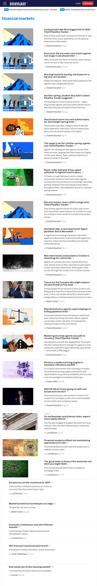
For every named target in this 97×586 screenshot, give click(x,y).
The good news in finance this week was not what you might (68, 462)
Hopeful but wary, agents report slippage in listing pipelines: (67, 310)
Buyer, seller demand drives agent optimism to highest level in (62, 171)
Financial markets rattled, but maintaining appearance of (67, 441)
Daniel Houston (54, 45)
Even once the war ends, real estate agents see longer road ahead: (67, 54)
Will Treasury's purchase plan (28, 546)
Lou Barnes (52, 432)
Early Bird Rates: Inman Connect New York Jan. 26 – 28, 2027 (33, 10)
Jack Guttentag (19, 554)
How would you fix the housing (30, 567)
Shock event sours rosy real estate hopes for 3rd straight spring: (66, 120)
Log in (78, 3)
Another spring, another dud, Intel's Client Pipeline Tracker (67, 96)
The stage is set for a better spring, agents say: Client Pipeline (67, 144)
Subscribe (88, 3)
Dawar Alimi (52, 381)
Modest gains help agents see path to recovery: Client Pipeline (64, 337)
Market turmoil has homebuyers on (31, 503)
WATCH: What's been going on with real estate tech (65, 390)
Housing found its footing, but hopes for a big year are (66, 75)
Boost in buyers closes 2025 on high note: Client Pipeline (66, 203)
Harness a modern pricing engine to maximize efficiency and (63, 363)
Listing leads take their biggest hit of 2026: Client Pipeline (67, 30)
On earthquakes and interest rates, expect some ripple (67, 417)
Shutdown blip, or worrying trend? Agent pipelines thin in (66, 230)
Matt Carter (52, 301)
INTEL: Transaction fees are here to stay (81, 10)
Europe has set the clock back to (29, 482)
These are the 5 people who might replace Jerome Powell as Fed (67, 283)
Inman (15, 575)
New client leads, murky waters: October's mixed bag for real (66, 256)
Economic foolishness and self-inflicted (31, 525)
